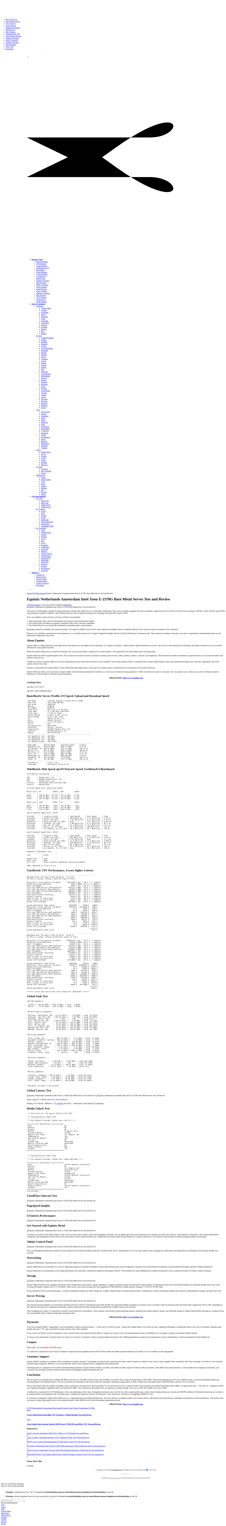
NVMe (43, 516)
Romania (44, 384)
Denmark (44, 351)
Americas (39, 306)
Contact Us (40, 575)
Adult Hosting (41, 302)
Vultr (43, 530)
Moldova (44, 406)
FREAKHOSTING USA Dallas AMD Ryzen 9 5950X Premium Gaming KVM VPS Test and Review (65, 1454)
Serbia (43, 408)
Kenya (43, 454)
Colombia (44, 321)
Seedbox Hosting (42, 281)
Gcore (43, 539)
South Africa (45, 452)
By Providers (41, 528)
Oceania (39, 467)
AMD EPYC (46, 505)
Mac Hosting (41, 296)
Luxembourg (46, 374)
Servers (3, 1522)
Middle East (40, 475)
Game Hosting (41, 272)
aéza (42, 541)
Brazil (43, 315)
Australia (44, 469)
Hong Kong (45, 412)
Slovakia (44, 399)
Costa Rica (45, 323)
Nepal (43, 439)
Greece (43, 361)
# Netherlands (83, 1408)
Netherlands (45, 376)
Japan (43, 418)
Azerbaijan (45, 427)
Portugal (44, 382)
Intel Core (44, 503)
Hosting (4, 1518)
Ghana (43, 461)
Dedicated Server (42, 268)
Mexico (44, 329)
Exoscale (44, 571)
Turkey (43, 435)
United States (46, 308)
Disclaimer (40, 585)
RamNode (45, 560)
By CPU (39, 499)
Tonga (43, 473)
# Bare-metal (56, 1408)
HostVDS (44, 562)
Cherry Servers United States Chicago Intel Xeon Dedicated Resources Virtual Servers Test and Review (65, 1450)
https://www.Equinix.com (133, 678)
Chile (43, 319)
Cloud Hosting (41, 266)
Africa (38, 450)
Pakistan (44, 442)
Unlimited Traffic (47, 526)
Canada (44, 310)
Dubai (43, 477)
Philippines (45, 444)
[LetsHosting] (44, 55)
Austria (43, 340)
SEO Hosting (41, 283)
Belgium (44, 342)
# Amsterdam (46, 1408)
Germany (44, 359)
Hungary (44, 403)
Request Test (41, 577)
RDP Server (40, 279)
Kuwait (43, 492)
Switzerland (45, 391)
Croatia (43, 395)
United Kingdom (47, 338)
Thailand (44, 446)
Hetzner (44, 537)
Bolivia (43, 334)
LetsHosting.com (116, 1470)
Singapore (44, 416)
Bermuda (44, 317)
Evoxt (43, 543)
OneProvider (45, 556)
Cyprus (43, 346)
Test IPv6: (30, 691)
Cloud (43, 511)
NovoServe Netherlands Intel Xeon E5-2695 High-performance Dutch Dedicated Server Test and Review (66, 1446)
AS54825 (60, 1104)
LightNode (45, 547)
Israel (43, 484)
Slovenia (44, 401)
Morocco (44, 465)
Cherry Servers (46, 554)
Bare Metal (40, 270)
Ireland (43, 367)
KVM (43, 518)
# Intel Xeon (73, 1408)
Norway (44, 378)
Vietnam (44, 448)
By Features (40, 509)
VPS (2, 1505)
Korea (43, 420)
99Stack (44, 552)
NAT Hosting (41, 298)
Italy (42, 370)
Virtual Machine (47, 522)
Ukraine (44, 393)
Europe (39, 336)
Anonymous (40, 300)
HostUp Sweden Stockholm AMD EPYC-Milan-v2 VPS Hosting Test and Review (58, 1433)
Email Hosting (41, 289)
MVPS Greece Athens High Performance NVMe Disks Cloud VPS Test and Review (58, 1442)
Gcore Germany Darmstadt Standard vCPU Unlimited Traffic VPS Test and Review (58, 1438)
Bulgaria (44, 344)
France (43, 357)
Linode (43, 535)
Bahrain (44, 488)
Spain (43, 387)
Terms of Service (42, 583)
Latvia (43, 397)
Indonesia (44, 433)
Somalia (44, 463)
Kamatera (44, 545)
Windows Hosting (43, 293)
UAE (43, 482)
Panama (44, 325)
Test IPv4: (30, 687)
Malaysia (44, 422)
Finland (44, 355)
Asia (38, 410)
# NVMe (91, 1408)
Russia (43, 363)
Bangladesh (45, 429)
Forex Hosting (41, 287)
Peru (42, 332)
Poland (43, 380)
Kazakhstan (45, 437)
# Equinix (64, 1408)
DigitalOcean (46, 533)
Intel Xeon (45, 501)
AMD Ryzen (46, 507)
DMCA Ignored (42, 285)
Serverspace (45, 568)
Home (29, 593)
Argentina (44, 312)
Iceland (43, 365)
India (43, 425)
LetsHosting (67, 605)
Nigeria (43, 456)
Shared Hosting (42, 262)
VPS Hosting (41, 264)
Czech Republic (47, 348)
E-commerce (41, 277)
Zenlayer (44, 564)
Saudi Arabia (46, 480)
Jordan (43, 486)
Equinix (44, 566)
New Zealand (46, 471)
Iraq (42, 490)
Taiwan (43, 414)
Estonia (43, 353)
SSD (42, 513)
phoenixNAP (46, 558)
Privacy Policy (41, 579)
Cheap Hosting (41, 274)
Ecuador (44, 327)
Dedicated (44, 520)
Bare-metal (45, 524)
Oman (43, 494)
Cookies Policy (42, 581)
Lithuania (44, 372)
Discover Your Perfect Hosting (12, 1484)
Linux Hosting (41, 291)
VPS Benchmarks (38, 593)
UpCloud (44, 549)
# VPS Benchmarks (34, 1408)
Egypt (43, 458)
